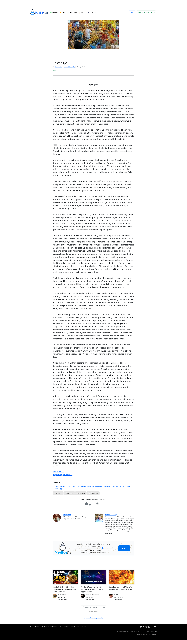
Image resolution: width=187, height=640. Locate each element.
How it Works (34, 627)
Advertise (66, 627)
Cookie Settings (81, 627)
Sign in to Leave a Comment (94, 607)
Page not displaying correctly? (93, 618)
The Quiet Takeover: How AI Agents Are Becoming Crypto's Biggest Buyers (92, 589)
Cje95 (116, 595)
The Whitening (93, 493)
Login (132, 12)
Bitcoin (83, 12)
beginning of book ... (62, 474)
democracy (81, 493)
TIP (125, 548)
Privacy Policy (152, 631)
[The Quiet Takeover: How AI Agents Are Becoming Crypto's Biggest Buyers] (93, 577)
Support (72, 627)
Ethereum (93, 12)
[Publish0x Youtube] (155, 626)
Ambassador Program (50, 627)
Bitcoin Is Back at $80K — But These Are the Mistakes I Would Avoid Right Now (64, 589)
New (63, 12)
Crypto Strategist (92, 595)
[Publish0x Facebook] (141, 626)
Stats (59, 627)
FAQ (41, 627)
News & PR (73, 12)
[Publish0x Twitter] (143, 626)
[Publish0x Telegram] (146, 626)
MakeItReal (62, 595)
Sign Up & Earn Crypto (146, 12)
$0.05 (54, 71)
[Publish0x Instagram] (152, 626)
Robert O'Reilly (69, 67)
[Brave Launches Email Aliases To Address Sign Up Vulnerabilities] (121, 577)
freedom (69, 493)
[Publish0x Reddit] (149, 626)
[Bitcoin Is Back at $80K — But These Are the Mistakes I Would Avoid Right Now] (65, 577)
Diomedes (58, 67)
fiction (58, 493)
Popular (55, 12)
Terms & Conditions (141, 631)
